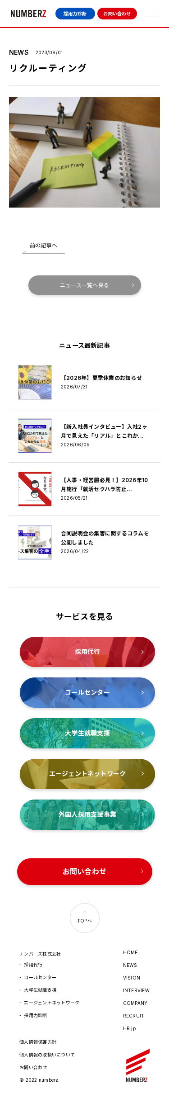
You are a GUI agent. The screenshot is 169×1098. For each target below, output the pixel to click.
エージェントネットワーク (51, 1002)
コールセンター (40, 977)
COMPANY (135, 1003)
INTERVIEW (136, 990)
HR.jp (129, 1028)
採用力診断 (75, 13)
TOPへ (84, 920)
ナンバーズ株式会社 (28, 13)
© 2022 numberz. (39, 1080)
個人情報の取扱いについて (47, 1054)
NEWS (130, 965)
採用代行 (33, 964)
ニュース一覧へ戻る (84, 285)
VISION (131, 977)
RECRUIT (134, 1015)
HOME (130, 952)
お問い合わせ (117, 13)
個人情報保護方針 (37, 1042)
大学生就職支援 (40, 990)
